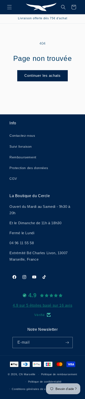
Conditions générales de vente (31, 389)
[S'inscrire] (67, 342)
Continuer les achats (42, 75)
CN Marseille (27, 374)
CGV (13, 178)
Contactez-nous (22, 135)
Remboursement (22, 157)
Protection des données (28, 168)
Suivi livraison (20, 146)
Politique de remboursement (59, 374)
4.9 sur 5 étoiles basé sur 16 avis (42, 305)
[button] (9, 7)
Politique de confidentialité (45, 381)
